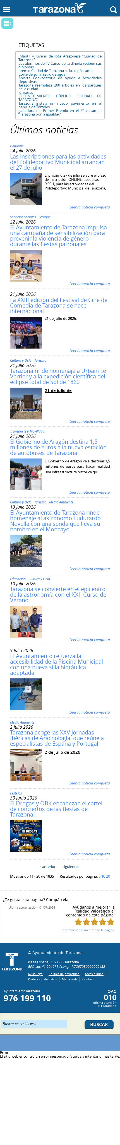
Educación (18, 579)
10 (103, 876)
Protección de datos (42, 979)
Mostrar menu (6, 9)
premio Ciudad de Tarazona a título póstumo (55, 70)
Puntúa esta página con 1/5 (78, 921)
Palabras (17, 24)
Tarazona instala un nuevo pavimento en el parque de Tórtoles (60, 105)
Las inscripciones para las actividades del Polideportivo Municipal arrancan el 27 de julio (58, 162)
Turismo (40, 360)
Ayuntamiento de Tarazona (60, 8)
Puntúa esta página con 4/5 (102, 921)
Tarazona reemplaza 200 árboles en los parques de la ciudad (60, 87)
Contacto (88, 979)
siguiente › (71, 866)
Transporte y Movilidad (27, 431)
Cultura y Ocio (21, 360)
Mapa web (69, 979)
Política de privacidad (64, 974)
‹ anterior (48, 866)
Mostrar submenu (7, 23)
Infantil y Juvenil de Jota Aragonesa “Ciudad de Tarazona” (60, 58)
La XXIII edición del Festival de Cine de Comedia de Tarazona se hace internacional (58, 305)
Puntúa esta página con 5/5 (110, 921)
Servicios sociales (23, 217)
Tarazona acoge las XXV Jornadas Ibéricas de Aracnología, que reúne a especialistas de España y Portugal (57, 738)
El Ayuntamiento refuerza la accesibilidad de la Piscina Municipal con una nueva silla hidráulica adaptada (56, 664)
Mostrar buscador (113, 9)
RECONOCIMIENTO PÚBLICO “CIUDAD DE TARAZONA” (60, 97)
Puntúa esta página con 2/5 (86, 921)
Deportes (16, 146)
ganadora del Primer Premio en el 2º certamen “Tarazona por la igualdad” (60, 112)
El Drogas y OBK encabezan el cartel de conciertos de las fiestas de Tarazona (56, 809)
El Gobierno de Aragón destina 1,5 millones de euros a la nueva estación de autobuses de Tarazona (58, 447)
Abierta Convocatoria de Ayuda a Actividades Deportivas (60, 79)
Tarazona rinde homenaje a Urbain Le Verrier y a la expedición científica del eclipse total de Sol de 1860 (58, 376)
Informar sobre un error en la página (88, 930)
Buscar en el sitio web (20, 1023)
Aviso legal (35, 974)
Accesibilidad (94, 974)
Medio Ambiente (61, 502)
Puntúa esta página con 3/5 (94, 921)
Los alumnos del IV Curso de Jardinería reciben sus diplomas (60, 65)
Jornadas (25, 92)
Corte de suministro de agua (41, 74)
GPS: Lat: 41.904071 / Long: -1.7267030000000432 (66, 966)
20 (108, 876)
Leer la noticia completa (89, 207)
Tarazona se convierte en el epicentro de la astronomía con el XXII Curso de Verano (58, 594)
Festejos (44, 217)
